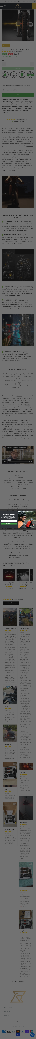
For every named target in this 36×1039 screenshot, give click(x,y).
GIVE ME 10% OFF (9, 523)
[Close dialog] (35, 512)
